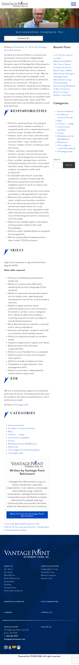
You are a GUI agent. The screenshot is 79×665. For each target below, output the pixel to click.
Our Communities (49, 602)
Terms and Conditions (13, 591)
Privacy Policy (10, 588)
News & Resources (12, 578)
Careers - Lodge (16, 435)
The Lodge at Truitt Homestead (23, 450)
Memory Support (48, 575)
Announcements (16, 425)
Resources (13, 447)
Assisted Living (47, 572)
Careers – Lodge (66, 124)
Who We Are (9, 575)
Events (11, 441)
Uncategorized (21, 405)
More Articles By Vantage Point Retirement (27, 515)
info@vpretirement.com (14, 639)
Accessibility (9, 581)
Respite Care (46, 578)
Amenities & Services (14, 602)
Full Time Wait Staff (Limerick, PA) (22, 524)
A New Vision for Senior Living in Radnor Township (62, 92)
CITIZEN (33, 656)
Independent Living (49, 569)
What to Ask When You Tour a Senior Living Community (62, 64)
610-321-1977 (12, 636)
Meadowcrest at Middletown (22, 444)
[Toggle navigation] (73, 4)
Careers (8, 612)
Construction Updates (19, 438)
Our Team (8, 572)
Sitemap (7, 585)
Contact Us (24, 38)
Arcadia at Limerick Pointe (21, 428)
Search (56, 160)
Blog (10, 432)
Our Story (8, 569)
